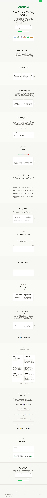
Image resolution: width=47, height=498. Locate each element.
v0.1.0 (24, 494)
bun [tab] (17, 25)
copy (30, 25)
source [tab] (21, 25)
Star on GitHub (19, 31)
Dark (40, 494)
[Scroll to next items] (34, 76)
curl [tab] (19, 25)
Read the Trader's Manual (26, 31)
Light (39, 494)
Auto (37, 494)
